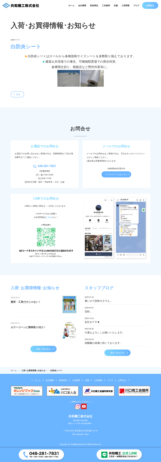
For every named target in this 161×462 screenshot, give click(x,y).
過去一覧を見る (43, 348)
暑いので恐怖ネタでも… (98, 301)
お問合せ (150, 5)
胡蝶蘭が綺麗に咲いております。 (103, 343)
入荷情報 (126, 5)
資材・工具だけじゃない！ (26, 301)
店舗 (116, 5)
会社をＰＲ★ (92, 322)
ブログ (136, 5)
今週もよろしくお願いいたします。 (105, 332)
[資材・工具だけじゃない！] (69, 312)
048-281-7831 (47, 166)
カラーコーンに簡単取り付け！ (28, 327)
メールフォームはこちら (116, 174)
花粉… (88, 311)
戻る (18, 94)
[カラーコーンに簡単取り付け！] (69, 337)
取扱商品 (94, 5)
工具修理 (106, 5)
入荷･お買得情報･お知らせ (33, 370)
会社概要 (82, 5)
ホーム (71, 5)
